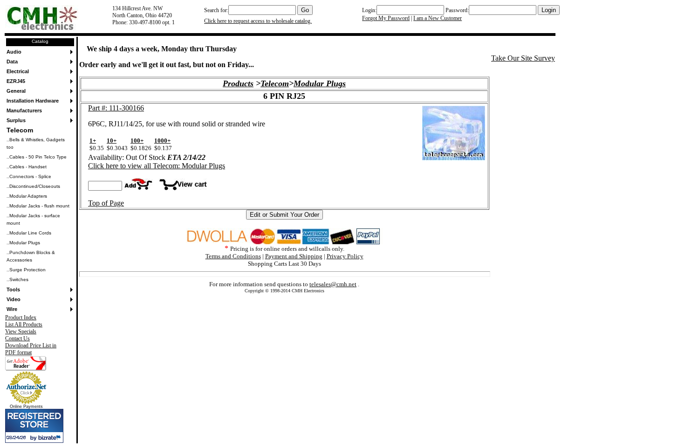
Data (12, 61)
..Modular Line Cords (29, 232)
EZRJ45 (16, 81)
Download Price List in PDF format (30, 349)
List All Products (23, 324)
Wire (12, 309)
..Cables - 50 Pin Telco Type (37, 156)
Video (14, 299)
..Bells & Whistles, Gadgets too (36, 143)
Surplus (16, 120)
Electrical (18, 71)
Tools (13, 289)
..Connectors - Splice (29, 176)
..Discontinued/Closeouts (33, 186)
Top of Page (106, 203)
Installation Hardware (33, 100)
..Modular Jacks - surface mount (33, 219)
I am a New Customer (437, 18)
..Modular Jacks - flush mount (38, 205)
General (16, 91)
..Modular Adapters (27, 196)
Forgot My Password (386, 18)
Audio (14, 52)
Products (238, 83)
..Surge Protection (26, 269)
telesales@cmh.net (332, 284)
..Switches (17, 279)
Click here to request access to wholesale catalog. (258, 21)
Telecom (20, 130)
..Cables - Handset (27, 166)
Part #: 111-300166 (116, 108)
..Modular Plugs (23, 242)
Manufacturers (24, 110)
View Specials (20, 331)
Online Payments (26, 406)
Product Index (20, 317)
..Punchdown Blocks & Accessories (31, 256)
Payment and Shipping (293, 256)
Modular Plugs (320, 83)
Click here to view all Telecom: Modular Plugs (156, 166)
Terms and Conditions (233, 256)
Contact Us (17, 338)
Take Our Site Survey (523, 58)
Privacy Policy (345, 256)
